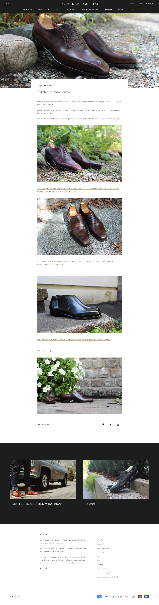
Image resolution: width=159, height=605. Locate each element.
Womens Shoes (43, 9)
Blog (98, 560)
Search (140, 4)
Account (131, 4)
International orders (104, 548)
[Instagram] (46, 568)
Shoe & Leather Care (89, 9)
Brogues (90, 504)
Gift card (120, 9)
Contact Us (100, 544)
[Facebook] (40, 568)
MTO (98, 556)
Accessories (71, 9)
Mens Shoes (27, 9)
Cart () (149, 4)
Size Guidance (102, 569)
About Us (100, 540)
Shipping (100, 565)
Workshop (107, 9)
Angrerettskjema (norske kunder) (108, 577)
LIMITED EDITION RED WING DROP (37, 504)
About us (132, 9)
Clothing (58, 9)
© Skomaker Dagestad (16, 597)
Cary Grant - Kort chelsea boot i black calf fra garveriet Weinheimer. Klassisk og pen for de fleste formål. (74, 339)
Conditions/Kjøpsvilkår (105, 573)
